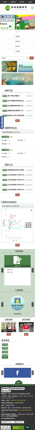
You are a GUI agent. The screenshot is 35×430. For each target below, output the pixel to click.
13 (33, 28)
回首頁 (5, 2)
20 (17, 30)
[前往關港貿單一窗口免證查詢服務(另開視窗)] (17, 79)
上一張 (2, 270)
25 (30, 30)
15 (5, 30)
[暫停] (3, 16)
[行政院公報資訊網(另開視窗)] (6, 428)
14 (2, 30)
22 (22, 30)
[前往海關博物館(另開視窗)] (25, 66)
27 (16, 32)
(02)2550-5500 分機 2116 (18, 400)
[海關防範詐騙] (17, 22)
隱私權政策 (5, 388)
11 (28, 28)
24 (28, 30)
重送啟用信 (5, 356)
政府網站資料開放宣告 (17, 388)
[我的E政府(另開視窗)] (27, 428)
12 (30, 28)
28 (19, 32)
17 (10, 30)
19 (15, 30)
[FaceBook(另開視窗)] (17, 373)
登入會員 (5, 344)
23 (25, 30)
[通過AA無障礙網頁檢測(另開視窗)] (18, 428)
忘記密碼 (5, 352)
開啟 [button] (18, 382)
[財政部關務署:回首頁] (16, 8)
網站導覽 (13, 2)
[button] (32, 7)
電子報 (30, 2)
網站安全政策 (6, 391)
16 (7, 30)
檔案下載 (10, 269)
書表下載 (10, 272)
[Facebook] (2, 122)
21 (20, 30)
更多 (17, 120)
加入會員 (5, 348)
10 (25, 28)
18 (12, 30)
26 (33, 30)
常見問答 (21, 2)
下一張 (33, 270)
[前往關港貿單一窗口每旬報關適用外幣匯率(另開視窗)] (9, 66)
